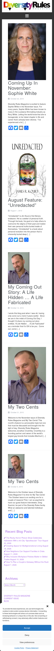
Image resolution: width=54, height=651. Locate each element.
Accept (27, 627)
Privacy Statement (32, 648)
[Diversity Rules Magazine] (27, 6)
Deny (27, 635)
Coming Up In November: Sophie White (23, 87)
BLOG (6, 601)
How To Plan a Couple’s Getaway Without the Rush (27, 562)
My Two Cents (23, 406)
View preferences (27, 642)
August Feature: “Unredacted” (25, 202)
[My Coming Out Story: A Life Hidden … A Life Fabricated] (18, 268)
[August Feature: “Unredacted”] (27, 168)
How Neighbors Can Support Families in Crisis (25, 551)
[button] (47, 606)
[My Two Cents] (27, 375)
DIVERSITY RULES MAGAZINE (17, 595)
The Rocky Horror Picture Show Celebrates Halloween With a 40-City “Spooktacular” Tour (23, 539)
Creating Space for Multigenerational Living (24, 545)
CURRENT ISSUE (11, 598)
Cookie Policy (19, 648)
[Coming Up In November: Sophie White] (27, 51)
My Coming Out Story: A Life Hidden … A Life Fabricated (25, 294)
